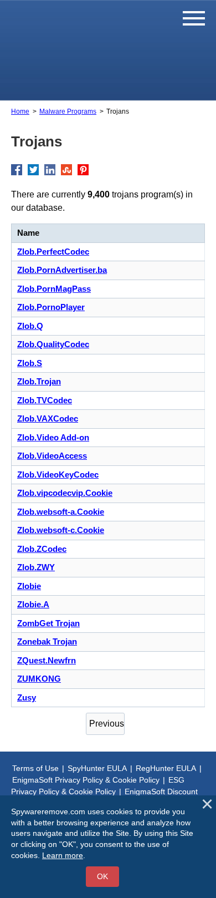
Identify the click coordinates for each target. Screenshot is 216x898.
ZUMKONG (39, 678)
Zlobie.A (33, 604)
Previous (106, 723)
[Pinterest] (83, 169)
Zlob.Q (30, 326)
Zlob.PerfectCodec (53, 251)
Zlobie (29, 586)
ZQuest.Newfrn (46, 660)
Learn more (62, 855)
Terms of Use (35, 768)
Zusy (26, 697)
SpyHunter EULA (97, 768)
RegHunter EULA (166, 768)
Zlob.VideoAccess (52, 455)
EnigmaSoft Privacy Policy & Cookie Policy (86, 779)
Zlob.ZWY (36, 567)
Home (20, 111)
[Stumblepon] (66, 169)
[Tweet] (33, 169)
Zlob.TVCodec (44, 400)
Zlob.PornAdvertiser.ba (62, 270)
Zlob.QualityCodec (53, 344)
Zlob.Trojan (39, 381)
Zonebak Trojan (47, 641)
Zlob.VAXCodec (47, 418)
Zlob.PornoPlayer (51, 307)
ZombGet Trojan (48, 623)
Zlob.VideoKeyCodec (58, 474)
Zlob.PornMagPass (54, 288)
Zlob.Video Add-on (53, 437)
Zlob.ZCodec (41, 549)
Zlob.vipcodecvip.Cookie (64, 493)
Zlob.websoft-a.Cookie (60, 511)
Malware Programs (67, 111)
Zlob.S (29, 363)
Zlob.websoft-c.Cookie (60, 530)
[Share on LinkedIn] (49, 169)
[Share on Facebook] (16, 169)
